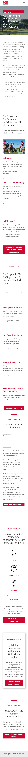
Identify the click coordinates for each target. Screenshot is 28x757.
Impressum (7, 753)
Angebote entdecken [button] (14, 408)
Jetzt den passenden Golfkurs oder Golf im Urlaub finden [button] (14, 249)
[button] (24, 4)
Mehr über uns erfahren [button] (13, 504)
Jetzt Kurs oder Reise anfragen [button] (14, 683)
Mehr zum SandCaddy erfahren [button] (14, 735)
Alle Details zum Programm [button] (14, 620)
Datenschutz (15, 753)
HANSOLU (19, 755)
